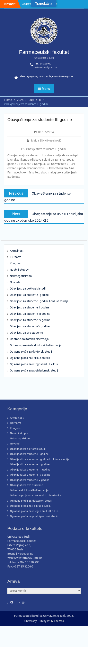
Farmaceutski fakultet (44, 52)
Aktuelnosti (17, 250)
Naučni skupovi (19, 269)
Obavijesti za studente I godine (29, 294)
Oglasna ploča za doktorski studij (31, 351)
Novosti (15, 282)
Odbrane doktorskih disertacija (29, 339)
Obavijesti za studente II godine (29, 307)
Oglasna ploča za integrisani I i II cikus (34, 364)
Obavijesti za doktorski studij (28, 288)
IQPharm (15, 257)
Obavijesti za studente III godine (46, 149)
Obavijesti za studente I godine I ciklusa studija (39, 301)
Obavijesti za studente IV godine (30, 320)
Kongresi (15, 263)
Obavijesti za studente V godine (30, 326)
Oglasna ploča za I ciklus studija (30, 357)
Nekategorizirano (21, 276)
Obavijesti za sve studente (26, 332)
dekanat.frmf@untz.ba (46, 67)
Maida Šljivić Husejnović (46, 140)
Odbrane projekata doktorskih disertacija (35, 345)
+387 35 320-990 (43, 63)
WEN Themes (55, 621)
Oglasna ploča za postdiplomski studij (34, 370)
